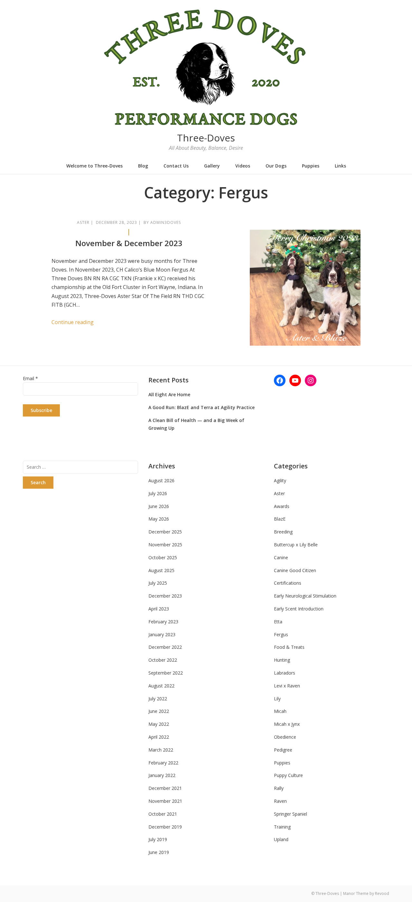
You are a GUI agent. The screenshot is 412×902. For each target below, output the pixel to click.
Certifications (287, 583)
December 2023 (165, 596)
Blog (143, 166)
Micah (280, 711)
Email (30, 378)
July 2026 (157, 493)
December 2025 (165, 532)
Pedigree (283, 750)
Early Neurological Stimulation (305, 596)
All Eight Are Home (169, 394)
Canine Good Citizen (295, 570)
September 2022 (165, 673)
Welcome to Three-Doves (94, 166)
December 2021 (165, 788)
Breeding (283, 532)
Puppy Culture (288, 775)
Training (282, 827)
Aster (83, 222)
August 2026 (161, 480)
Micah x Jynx (287, 724)
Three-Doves (206, 137)
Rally (279, 788)
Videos (242, 166)
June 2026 (158, 506)
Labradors (284, 673)
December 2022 (165, 647)
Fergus (281, 634)
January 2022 (161, 775)
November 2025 (165, 545)
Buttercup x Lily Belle (296, 545)
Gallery (212, 166)
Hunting (282, 660)
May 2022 (158, 724)
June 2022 (158, 711)
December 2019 (165, 827)
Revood (382, 893)
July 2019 (157, 839)
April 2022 (158, 737)
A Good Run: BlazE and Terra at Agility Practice (201, 407)
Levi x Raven (287, 686)
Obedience (285, 737)
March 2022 (160, 750)
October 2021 (162, 814)
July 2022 (157, 699)
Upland (281, 839)
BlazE (280, 519)
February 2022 (163, 763)
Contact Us (176, 166)
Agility (280, 480)
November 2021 (165, 801)
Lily (277, 699)
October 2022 (162, 660)
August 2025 (161, 570)
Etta (278, 622)
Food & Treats (289, 647)
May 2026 (158, 519)
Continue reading (73, 322)
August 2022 (161, 686)
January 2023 (161, 634)
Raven (280, 801)
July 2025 (157, 583)
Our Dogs (276, 166)
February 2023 (163, 622)
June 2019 (158, 852)
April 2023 (158, 609)
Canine (281, 557)
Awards (281, 506)
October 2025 (162, 557)
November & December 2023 (129, 243)
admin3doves (165, 222)
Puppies (310, 166)
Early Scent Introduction (298, 609)
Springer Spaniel (290, 814)
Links (340, 166)
